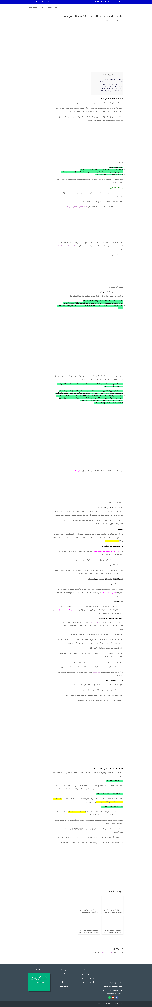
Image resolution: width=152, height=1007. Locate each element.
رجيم (99, 21)
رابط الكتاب (97, 672)
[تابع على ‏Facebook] (116, 997)
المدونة (50, 7)
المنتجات (42, 7)
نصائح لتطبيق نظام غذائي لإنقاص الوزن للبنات (110, 91)
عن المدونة (42, 2)
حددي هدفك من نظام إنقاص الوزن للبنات (111, 82)
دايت (102, 21)
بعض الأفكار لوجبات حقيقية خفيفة (112, 88)
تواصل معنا (32, 7)
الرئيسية (58, 7)
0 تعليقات (94, 21)
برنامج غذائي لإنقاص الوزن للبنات (113, 86)
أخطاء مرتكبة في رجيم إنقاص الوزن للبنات (111, 84)
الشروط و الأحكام (52, 2)
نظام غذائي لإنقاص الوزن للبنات (114, 79)
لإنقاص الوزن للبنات (95, 622)
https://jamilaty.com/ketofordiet (64, 246)
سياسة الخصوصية (64, 2)
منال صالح (116, 21)
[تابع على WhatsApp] (109, 997)
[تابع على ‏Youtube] (113, 997)
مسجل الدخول (106, 953)
